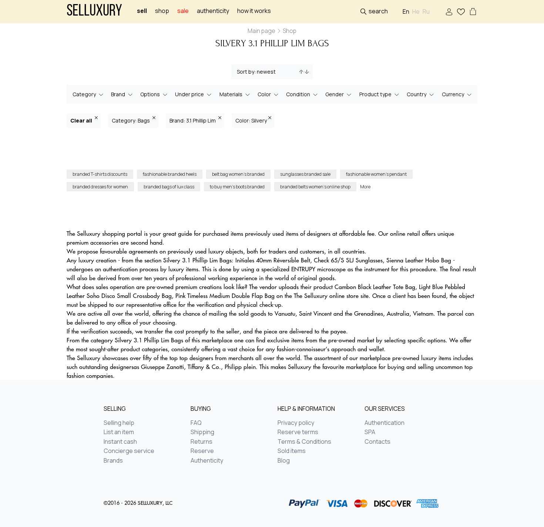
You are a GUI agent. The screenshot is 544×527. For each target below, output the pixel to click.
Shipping (202, 432)
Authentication (384, 423)
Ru (426, 12)
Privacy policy (296, 423)
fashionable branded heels (170, 174)
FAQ (196, 423)
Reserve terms (298, 432)
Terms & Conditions (304, 442)
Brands (113, 460)
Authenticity (213, 11)
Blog (284, 460)
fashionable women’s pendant (376, 174)
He (416, 12)
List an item (119, 432)
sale (183, 11)
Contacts (377, 442)
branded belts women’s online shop (315, 187)
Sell (142, 11)
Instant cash (120, 442)
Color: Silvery (251, 120)
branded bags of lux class (169, 187)
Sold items (292, 451)
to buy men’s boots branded (237, 187)
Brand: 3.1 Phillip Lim (193, 120)
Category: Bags (131, 120)
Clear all (81, 120)
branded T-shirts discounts (100, 174)
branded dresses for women (100, 187)
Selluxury (94, 12)
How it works (254, 11)
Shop (162, 11)
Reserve (202, 451)
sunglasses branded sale (305, 174)
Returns (201, 442)
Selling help (119, 423)
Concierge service (129, 451)
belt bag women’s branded (238, 174)
